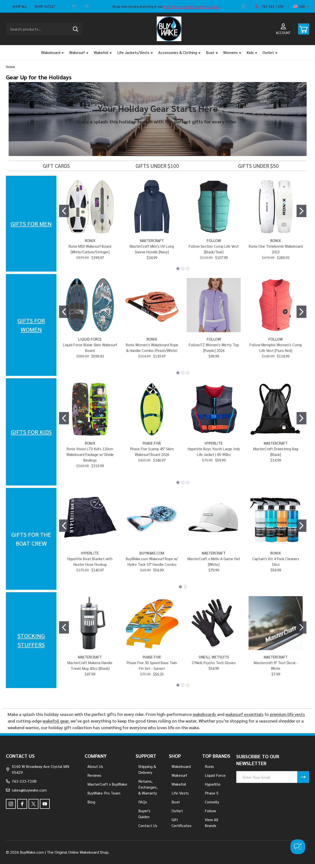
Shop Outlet (44, 6)
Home (10, 66)
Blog (91, 801)
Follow (210, 810)
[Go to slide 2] (301, 211)
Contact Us (147, 825)
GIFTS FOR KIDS (31, 432)
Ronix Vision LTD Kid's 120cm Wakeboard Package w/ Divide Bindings (90, 454)
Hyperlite (212, 784)
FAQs (142, 801)
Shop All (19, 6)
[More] (61, 52)
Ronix (209, 766)
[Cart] (303, 29)
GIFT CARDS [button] (56, 165)
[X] (33, 804)
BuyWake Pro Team (103, 792)
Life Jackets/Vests (133, 52)
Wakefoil (101, 52)
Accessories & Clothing (177, 52)
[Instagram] (11, 804)
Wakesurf (77, 52)
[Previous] (75, 6)
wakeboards (205, 714)
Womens (230, 52)
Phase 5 (212, 792)
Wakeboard (50, 52)
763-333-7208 (24, 781)
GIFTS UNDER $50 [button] (258, 165)
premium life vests (287, 714)
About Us (95, 766)
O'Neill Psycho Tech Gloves (214, 662)
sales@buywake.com (29, 790)
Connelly (212, 801)
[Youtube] (44, 804)
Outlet (268, 52)
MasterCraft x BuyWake (107, 784)
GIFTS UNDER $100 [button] (157, 165)
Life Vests (180, 792)
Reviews (94, 775)
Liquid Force (215, 775)
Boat (210, 52)
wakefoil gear (55, 721)
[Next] (86, 6)
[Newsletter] (303, 777)
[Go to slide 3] (187, 268)
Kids (250, 52)
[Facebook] (22, 804)
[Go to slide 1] (64, 211)
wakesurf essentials (244, 714)
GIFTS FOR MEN (31, 223)
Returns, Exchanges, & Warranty (148, 786)
